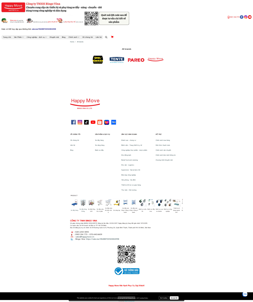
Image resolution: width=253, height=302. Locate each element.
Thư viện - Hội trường (129, 190)
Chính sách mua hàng (163, 140)
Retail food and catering (129, 160)
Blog (63, 37)
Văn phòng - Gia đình (128, 180)
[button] (106, 37)
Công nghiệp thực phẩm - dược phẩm (134, 150)
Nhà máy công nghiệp (128, 175)
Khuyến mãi (54, 37)
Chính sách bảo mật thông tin (166, 155)
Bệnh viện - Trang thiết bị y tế (132, 145)
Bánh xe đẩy (99, 150)
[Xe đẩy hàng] (74, 202)
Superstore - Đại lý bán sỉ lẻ (130, 170)
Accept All (174, 298)
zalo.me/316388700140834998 (44, 29)
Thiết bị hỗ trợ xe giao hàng (131, 185)
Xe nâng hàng (99, 145)
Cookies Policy (143, 298)
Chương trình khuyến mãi (164, 160)
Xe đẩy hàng (99, 140)
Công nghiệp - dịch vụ (36, 37)
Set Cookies (164, 298)
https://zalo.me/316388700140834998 (102, 239)
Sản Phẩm (18, 37)
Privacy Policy (132, 298)
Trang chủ (7, 37)
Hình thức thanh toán (163, 145)
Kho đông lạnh (126, 155)
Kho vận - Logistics (127, 165)
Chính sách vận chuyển (163, 150)
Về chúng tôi (87, 37)
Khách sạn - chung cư (129, 140)
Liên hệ (99, 37)
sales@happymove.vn (85, 236)
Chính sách (73, 37)
